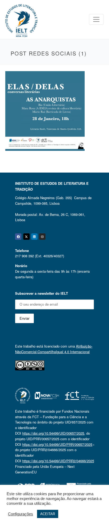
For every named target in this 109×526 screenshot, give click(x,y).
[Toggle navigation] (96, 19)
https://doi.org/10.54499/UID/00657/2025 (53, 433)
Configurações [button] (20, 514)
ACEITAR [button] (47, 514)
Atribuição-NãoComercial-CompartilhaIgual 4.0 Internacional (53, 349)
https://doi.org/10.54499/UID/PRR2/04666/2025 (58, 460)
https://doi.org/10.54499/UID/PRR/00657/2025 (57, 444)
